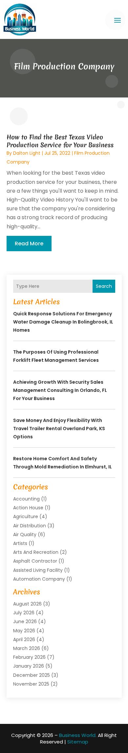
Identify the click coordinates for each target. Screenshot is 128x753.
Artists (20, 543)
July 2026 (23, 612)
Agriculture (25, 516)
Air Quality (24, 534)
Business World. (77, 735)
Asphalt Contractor (35, 561)
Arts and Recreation (35, 552)
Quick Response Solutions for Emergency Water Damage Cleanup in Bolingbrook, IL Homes (63, 321)
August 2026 (27, 604)
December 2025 (31, 675)
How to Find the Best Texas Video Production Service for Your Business (60, 141)
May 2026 (24, 630)
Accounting (26, 499)
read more (29, 243)
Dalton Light (26, 153)
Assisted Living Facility (38, 570)
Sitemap (77, 741)
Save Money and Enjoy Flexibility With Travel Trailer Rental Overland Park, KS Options (59, 428)
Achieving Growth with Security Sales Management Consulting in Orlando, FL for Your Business (60, 390)
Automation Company (39, 579)
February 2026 (29, 657)
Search (104, 286)
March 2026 (26, 648)
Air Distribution (29, 525)
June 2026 (25, 621)
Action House (28, 507)
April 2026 (24, 639)
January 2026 (28, 666)
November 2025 (31, 684)
